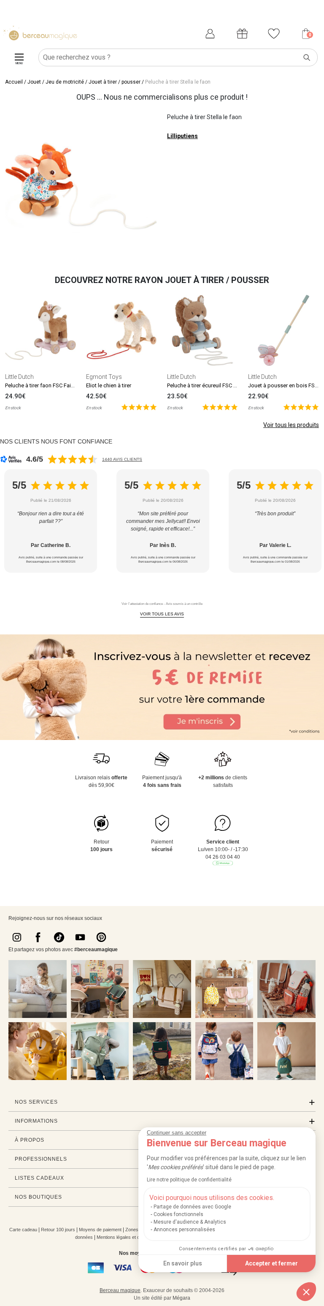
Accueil (14, 82)
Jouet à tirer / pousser (114, 82)
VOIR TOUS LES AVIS (162, 614)
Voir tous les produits (291, 425)
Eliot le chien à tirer (108, 385)
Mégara (181, 1298)
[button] (306, 1292)
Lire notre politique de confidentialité (189, 1180)
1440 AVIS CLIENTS (122, 459)
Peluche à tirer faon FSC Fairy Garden (49, 385)
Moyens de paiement (100, 1229)
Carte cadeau (23, 1229)
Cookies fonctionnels (178, 1214)
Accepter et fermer (271, 1263)
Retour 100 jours (58, 1229)
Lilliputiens (182, 136)
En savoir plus (182, 1263)
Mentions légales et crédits (124, 1237)
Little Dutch (19, 376)
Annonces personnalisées (184, 1230)
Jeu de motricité (65, 82)
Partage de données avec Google (192, 1207)
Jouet (34, 82)
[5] (139, 406)
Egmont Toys (104, 376)
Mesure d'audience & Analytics (190, 1222)
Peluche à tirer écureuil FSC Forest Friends (217, 385)
